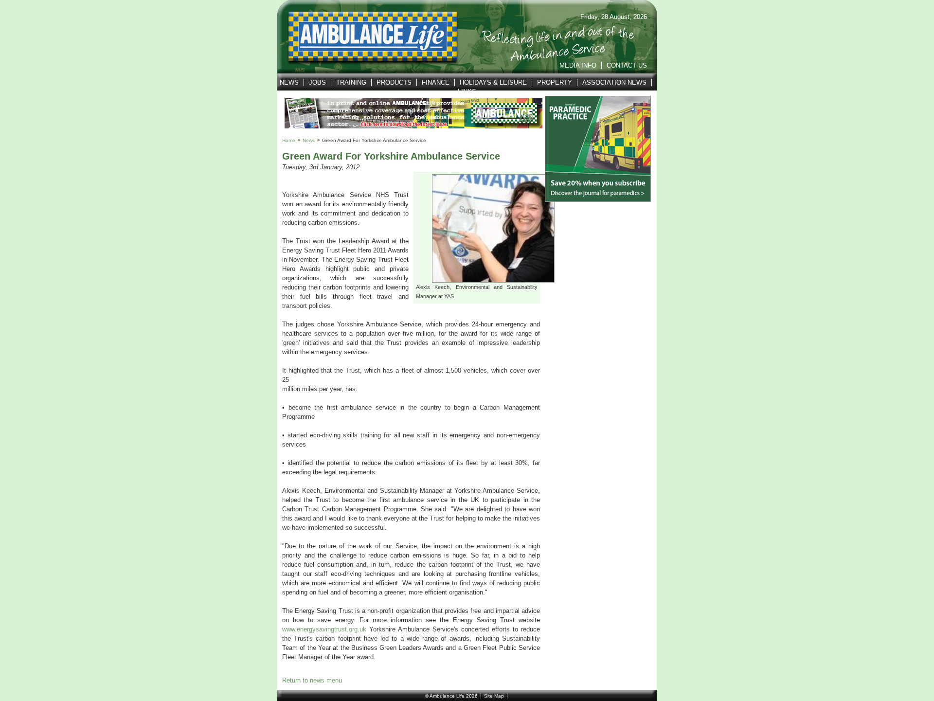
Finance (435, 82)
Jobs (317, 82)
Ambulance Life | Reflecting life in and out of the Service (366, 37)
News (289, 82)
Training (351, 82)
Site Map (494, 696)
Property (554, 82)
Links (467, 91)
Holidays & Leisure (493, 82)
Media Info (577, 65)
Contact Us (627, 65)
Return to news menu (312, 680)
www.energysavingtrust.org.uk (324, 629)
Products (394, 82)
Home (288, 140)
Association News (614, 82)
